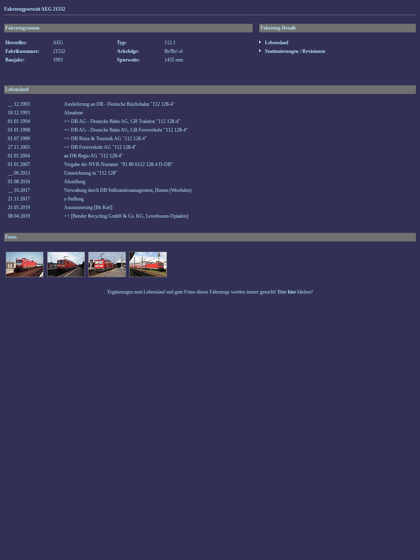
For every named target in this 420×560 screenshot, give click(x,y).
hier (292, 292)
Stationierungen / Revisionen (294, 51)
